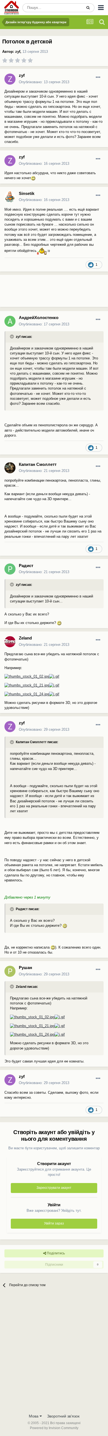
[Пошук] (88, 8)
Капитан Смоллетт (37, 464)
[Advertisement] (44, 293)
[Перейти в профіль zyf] (10, 79)
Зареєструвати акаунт (54, 1188)
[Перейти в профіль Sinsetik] (10, 196)
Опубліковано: (44, 82)
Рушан (25, 967)
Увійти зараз (54, 1223)
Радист (26, 565)
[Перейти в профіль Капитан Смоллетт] (10, 467)
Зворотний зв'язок (63, 1416)
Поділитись (55, 1253)
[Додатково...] (98, 77)
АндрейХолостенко (38, 317)
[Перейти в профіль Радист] (10, 569)
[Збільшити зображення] (33, 178)
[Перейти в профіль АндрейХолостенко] (10, 321)
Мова (34, 1416)
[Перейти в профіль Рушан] (10, 971)
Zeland (25, 638)
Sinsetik (26, 193)
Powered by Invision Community (54, 1428)
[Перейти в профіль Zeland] (10, 641)
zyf (17, 51)
